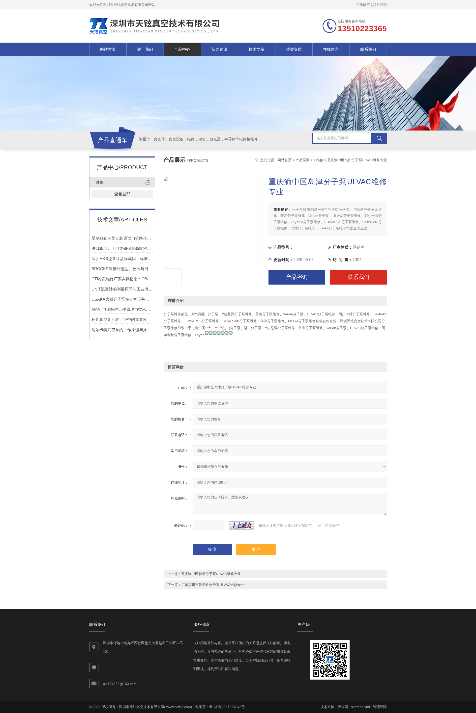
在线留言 (363, 5)
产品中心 (182, 49)
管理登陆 (380, 707)
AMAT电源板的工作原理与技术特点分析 (122, 309)
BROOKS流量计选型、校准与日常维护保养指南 (122, 269)
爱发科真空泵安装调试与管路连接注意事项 (122, 238)
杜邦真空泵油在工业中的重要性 (119, 319)
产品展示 (302, 160)
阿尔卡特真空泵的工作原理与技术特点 (122, 330)
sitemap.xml (360, 707)
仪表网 (343, 707)
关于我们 (145, 49)
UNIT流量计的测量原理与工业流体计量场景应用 (122, 289)
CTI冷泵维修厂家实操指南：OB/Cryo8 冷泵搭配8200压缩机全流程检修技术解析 (122, 279)
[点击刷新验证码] (241, 525)
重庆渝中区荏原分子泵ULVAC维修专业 (211, 574)
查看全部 (122, 194)
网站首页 (108, 49)
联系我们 (380, 5)
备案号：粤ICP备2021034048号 (220, 707)
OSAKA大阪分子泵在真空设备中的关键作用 (122, 299)
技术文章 (257, 49)
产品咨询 (297, 277)
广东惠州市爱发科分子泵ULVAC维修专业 (212, 585)
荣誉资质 (294, 49)
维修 (100, 182)
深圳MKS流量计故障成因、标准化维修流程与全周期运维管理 (122, 259)
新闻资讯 (219, 49)
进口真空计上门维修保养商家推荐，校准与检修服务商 (122, 248)
